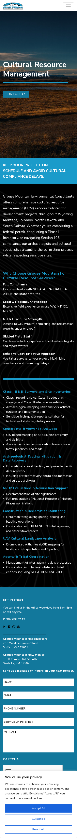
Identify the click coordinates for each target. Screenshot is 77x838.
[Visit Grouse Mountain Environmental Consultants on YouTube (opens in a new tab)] (18, 627)
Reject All (38, 829)
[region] (38, 804)
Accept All (38, 808)
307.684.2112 (15, 619)
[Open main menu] (68, 6)
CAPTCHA (11, 759)
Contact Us (16, 94)
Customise (38, 819)
